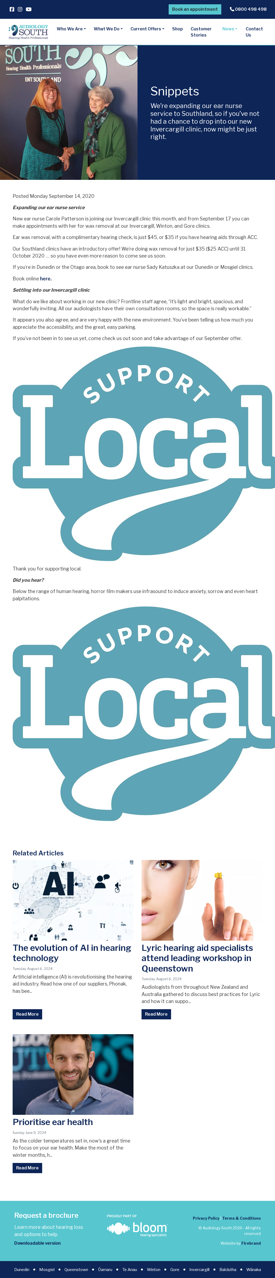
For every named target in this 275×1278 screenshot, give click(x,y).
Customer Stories (201, 32)
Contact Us (254, 32)
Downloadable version (37, 1243)
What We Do (107, 28)
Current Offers (146, 28)
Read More (27, 1014)
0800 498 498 (250, 9)
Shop (177, 28)
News (228, 28)
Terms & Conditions (241, 1218)
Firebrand (251, 1243)
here (45, 278)
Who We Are (70, 28)
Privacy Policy (206, 1218)
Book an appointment (195, 9)
